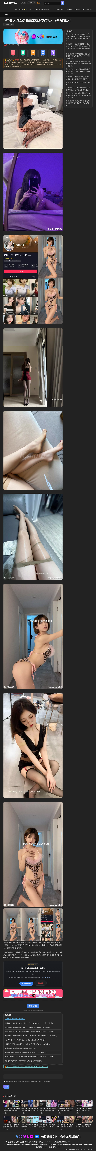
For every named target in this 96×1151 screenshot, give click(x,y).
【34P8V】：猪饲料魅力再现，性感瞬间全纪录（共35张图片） (26, 1040)
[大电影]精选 (69, 9)
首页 (16, 9)
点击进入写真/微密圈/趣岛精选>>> (15, 1019)
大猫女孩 (6, 24)
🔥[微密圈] (16, 60)
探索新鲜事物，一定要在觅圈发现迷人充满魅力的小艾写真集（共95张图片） (30, 1031)
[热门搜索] (52, 53)
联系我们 (77, 9)
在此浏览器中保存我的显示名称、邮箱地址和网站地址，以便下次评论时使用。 (29, 1081)
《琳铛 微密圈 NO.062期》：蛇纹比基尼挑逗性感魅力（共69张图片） (28, 1044)
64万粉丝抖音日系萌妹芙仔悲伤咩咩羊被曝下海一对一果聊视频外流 (78, 56)
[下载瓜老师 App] (39, 3)
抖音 (12, 24)
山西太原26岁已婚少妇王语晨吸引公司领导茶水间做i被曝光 (78, 103)
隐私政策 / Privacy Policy (72, 1149)
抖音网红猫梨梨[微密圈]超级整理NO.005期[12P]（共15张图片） (26, 1052)
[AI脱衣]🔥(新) (23, 9)
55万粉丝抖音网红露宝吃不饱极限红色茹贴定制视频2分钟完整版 (47, 1110)
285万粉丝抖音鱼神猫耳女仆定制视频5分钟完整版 (65, 1127)
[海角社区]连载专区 (46, 9)
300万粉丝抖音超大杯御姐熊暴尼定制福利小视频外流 (11, 1127)
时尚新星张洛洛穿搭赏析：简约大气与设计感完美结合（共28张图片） (28, 1027)
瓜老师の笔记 (10, 3)
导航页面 (90, 1149)
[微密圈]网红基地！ (59, 9)
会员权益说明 (46, 977)
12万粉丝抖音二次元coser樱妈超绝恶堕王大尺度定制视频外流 (83, 1110)
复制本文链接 (33, 1006)
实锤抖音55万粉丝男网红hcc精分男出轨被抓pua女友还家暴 (11, 1110)
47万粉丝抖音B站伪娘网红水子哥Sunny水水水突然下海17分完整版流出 (78, 64)
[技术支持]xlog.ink (87, 9)
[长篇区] (23, 53)
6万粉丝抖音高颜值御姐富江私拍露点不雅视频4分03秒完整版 (83, 1127)
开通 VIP (40, 983)
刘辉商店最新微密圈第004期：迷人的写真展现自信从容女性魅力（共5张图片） (31, 1035)
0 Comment (25, 45)
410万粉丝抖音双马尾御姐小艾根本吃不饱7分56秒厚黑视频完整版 (47, 1127)
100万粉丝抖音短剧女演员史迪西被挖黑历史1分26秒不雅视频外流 (65, 1110)
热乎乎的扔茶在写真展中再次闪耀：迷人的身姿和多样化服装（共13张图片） (30, 1056)
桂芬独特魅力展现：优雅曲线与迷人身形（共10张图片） (24, 1061)
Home (6, 14)
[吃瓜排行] (13, 53)
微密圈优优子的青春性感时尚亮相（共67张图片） (21, 1048)
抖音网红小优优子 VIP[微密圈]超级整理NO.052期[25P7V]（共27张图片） (29, 1023)
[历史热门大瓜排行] (34, 9)
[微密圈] (42, 53)
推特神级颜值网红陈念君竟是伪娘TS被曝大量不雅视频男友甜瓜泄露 (78, 71)
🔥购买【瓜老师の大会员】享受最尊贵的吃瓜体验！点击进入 (26, 1067)
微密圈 (5, 45)
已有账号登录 (26, 983)
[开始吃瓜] (33, 53)
